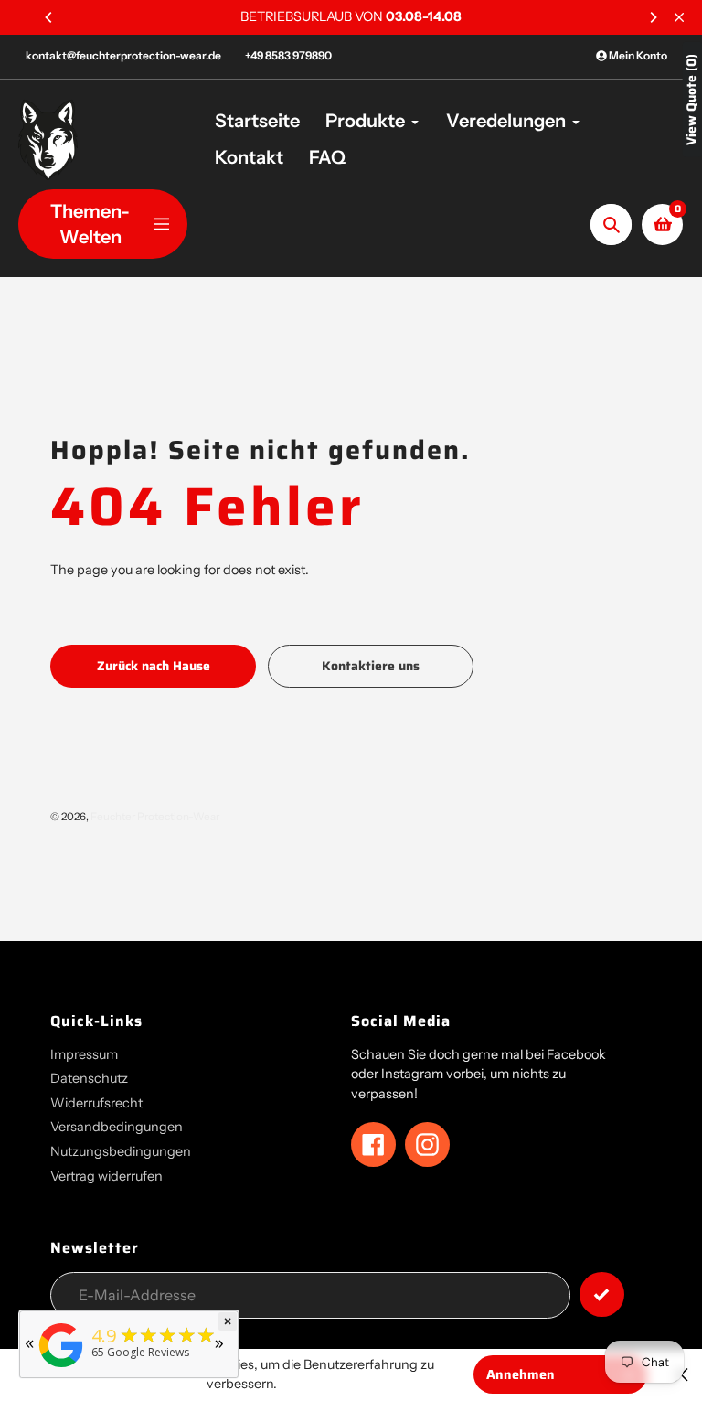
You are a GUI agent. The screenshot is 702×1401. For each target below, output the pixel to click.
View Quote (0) (691, 99)
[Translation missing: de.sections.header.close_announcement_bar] (679, 17)
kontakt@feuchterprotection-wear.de (123, 55)
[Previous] (49, 17)
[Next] (653, 17)
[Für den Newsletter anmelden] (602, 1294)
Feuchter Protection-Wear (154, 816)
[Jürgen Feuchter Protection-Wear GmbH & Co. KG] (61, 1367)
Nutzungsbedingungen (120, 1151)
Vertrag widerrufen (106, 1176)
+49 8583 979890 (288, 55)
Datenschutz (89, 1078)
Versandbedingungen (116, 1126)
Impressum (84, 1054)
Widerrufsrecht (96, 1103)
